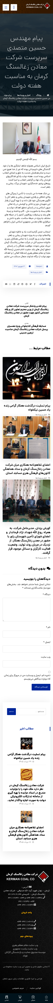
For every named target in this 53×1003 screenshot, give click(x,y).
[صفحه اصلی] (48, 95)
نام (48, 627)
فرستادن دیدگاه (41, 687)
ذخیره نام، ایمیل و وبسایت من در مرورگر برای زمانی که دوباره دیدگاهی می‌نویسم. (27, 677)
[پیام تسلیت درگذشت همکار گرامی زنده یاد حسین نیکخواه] (26, 743)
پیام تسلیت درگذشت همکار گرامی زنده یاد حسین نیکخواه (26, 756)
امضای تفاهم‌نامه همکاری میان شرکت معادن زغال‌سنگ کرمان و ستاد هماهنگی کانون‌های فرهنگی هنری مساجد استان (26, 833)
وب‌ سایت (45, 657)
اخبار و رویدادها (36, 272)
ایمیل (46, 642)
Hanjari (39, 266)
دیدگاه (46, 594)
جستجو (11, 711)
